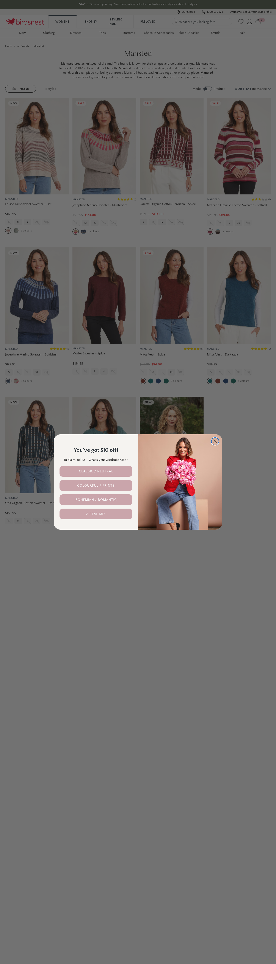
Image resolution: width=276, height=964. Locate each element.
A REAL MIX (96, 514)
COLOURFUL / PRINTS (96, 485)
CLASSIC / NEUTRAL (96, 471)
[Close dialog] (215, 441)
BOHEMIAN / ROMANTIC (96, 500)
